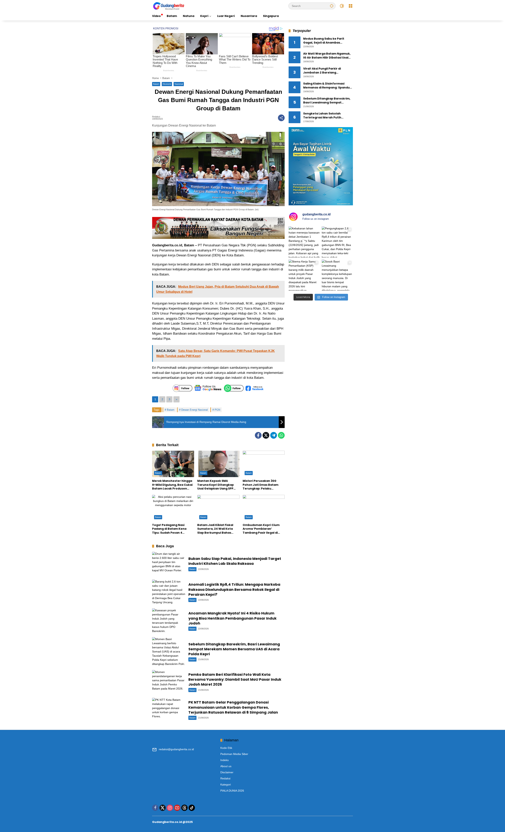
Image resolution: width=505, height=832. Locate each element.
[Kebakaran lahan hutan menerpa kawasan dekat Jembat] (304, 242)
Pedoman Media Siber (234, 754)
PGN (217, 409)
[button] (332, 6)
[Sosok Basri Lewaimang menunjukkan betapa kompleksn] (337, 275)
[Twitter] (266, 435)
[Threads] (184, 808)
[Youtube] (177, 808)
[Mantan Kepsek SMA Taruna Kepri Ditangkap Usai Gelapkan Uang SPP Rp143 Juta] (218, 464)
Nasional (179, 84)
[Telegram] (273, 435)
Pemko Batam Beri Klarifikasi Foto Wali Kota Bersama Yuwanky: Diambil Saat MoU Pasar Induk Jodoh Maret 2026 (234, 679)
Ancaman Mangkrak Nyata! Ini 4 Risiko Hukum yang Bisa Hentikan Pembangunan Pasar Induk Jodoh (232, 618)
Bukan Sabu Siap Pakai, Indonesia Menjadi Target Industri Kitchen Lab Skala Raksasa (234, 561)
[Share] (281, 117)
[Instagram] (170, 808)
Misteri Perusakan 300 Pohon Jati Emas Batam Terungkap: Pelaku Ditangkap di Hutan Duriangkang (260, 485)
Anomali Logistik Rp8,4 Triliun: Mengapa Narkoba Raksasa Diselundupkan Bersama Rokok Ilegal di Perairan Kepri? (234, 589)
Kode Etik (226, 747)
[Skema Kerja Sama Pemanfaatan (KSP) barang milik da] (304, 275)
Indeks (224, 760)
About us (225, 766)
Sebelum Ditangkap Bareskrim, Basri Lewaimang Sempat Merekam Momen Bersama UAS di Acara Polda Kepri (234, 649)
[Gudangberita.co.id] (169, 5)
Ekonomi (167, 84)
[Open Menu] (350, 6)
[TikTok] (192, 808)
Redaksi (156, 117)
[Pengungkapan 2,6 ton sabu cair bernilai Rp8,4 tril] (337, 242)
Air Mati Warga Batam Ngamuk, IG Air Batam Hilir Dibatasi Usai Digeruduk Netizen (327, 56)
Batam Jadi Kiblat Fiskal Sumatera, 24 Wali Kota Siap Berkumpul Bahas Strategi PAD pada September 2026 (215, 529)
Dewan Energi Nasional (194, 409)
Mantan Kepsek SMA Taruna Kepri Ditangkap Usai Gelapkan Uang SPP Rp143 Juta (215, 485)
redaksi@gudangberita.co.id (176, 749)
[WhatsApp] (281, 435)
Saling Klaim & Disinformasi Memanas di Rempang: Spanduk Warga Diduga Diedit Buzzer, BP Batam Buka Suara (327, 86)
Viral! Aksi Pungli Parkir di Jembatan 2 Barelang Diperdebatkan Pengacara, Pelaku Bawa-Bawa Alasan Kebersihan (324, 71)
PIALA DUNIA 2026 (232, 790)
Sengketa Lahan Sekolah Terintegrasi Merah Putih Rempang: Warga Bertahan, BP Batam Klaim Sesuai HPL (326, 116)
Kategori (225, 784)
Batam (156, 84)
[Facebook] (258, 435)
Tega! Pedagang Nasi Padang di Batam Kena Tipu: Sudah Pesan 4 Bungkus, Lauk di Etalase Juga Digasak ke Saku (170, 529)
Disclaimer (226, 772)
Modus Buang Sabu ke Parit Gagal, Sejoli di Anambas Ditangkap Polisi (323, 41)
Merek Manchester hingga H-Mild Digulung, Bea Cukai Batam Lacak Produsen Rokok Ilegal (172, 485)
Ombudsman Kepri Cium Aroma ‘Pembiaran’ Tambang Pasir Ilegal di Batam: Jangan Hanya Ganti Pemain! (261, 529)
